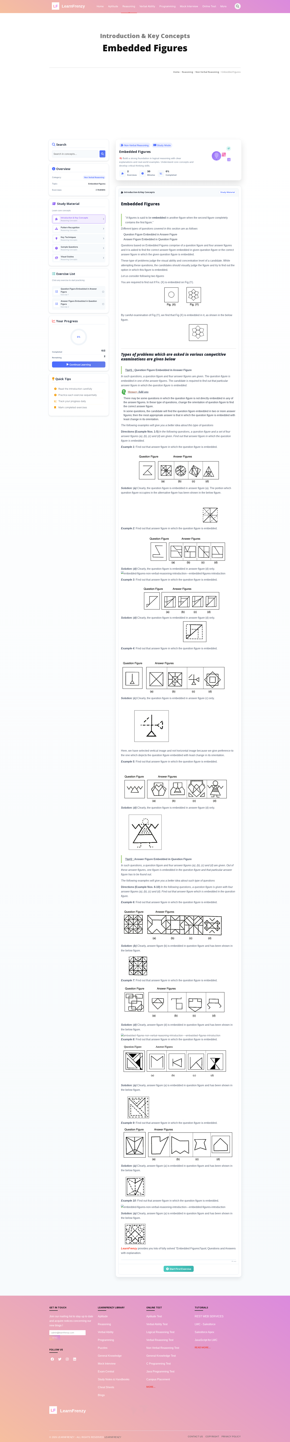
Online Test (209, 6)
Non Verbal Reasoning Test (162, 1347)
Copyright (212, 1436)
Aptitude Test (154, 1316)
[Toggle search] (238, 6)
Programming (167, 6)
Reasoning (129, 6)
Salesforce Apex (204, 1332)
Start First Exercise (180, 1268)
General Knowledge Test (161, 1355)
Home (100, 6)
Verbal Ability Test (156, 1324)
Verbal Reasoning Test (159, 1340)
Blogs (101, 1395)
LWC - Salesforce (205, 1324)
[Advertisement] (145, 98)
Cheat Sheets (106, 1387)
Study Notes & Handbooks (113, 1379)
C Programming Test (158, 1363)
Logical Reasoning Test (160, 1332)
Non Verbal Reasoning (207, 71)
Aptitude (113, 6)
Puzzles (102, 1347)
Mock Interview (189, 6)
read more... (203, 1347)
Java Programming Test (160, 1371)
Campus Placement (158, 1379)
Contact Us (195, 1436)
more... (150, 1386)
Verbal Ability (147, 6)
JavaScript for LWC (206, 1340)
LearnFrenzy (113, 1437)
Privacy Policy (231, 1436)
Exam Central (106, 1371)
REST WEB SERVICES (209, 1316)
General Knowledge (110, 1355)
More (223, 6)
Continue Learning (80, 364)
